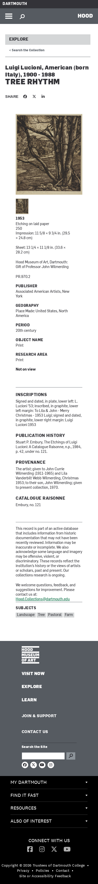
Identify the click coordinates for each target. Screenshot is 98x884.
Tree (41, 615)
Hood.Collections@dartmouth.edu (43, 599)
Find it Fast (24, 795)
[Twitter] (54, 849)
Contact (62, 870)
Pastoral (54, 615)
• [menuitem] (88, 865)
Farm (69, 615)
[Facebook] (30, 849)
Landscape (25, 615)
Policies (42, 870)
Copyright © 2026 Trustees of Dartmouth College (43, 865)
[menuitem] (49, 782)
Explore (18, 39)
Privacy (23, 870)
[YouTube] (67, 849)
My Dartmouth (28, 782)
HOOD (85, 15)
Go (70, 756)
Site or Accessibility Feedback (45, 876)
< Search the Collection (26, 50)
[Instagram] (42, 849)
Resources (23, 808)
